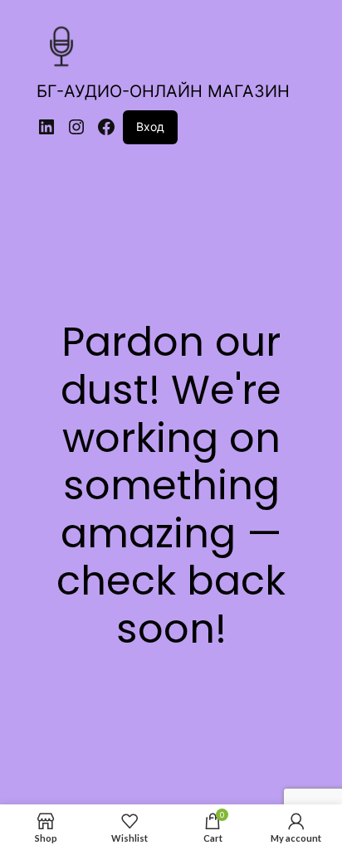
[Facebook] (106, 127)
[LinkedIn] (46, 127)
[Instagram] (76, 127)
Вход (150, 126)
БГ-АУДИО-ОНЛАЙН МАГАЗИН (163, 91)
